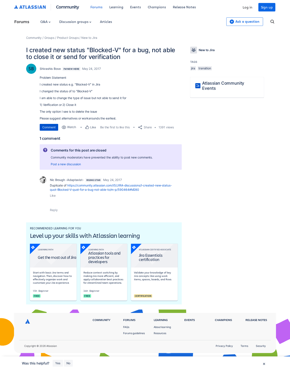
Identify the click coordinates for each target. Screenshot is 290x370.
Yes (58, 363)
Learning (116, 7)
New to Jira (89, 37)
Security (261, 346)
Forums (96, 7)
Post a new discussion (66, 164)
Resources (160, 333)
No (68, 363)
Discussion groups (74, 21)
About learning (162, 327)
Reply (54, 210)
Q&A (44, 21)
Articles (106, 21)
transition (204, 68)
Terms (244, 346)
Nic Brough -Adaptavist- (67, 180)
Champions (157, 7)
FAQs (126, 327)
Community (67, 7)
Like (53, 195)
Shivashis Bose (50, 68)
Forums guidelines (134, 333)
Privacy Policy (224, 346)
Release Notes (184, 7)
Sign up (267, 7)
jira (193, 68)
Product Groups (68, 37)
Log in (247, 7)
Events (135, 7)
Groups (49, 37)
